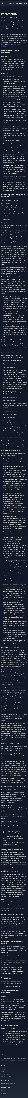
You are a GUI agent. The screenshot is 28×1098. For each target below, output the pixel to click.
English (23, 3)
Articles (3, 1069)
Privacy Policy (5, 1074)
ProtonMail (4, 1093)
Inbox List (11, 3)
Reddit (3, 1091)
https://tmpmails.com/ (13, 179)
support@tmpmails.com (8, 1084)
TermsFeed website (8, 352)
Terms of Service (6, 1076)
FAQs (17, 3)
